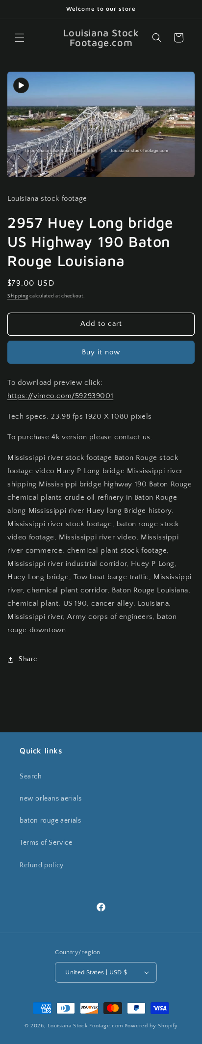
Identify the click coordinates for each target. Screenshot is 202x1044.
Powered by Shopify (151, 1026)
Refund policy (42, 865)
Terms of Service (46, 843)
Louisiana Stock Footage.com (85, 1026)
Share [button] (28, 659)
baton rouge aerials (50, 821)
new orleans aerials (50, 799)
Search (31, 776)
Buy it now (101, 352)
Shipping (17, 296)
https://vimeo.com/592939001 (60, 396)
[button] (19, 38)
